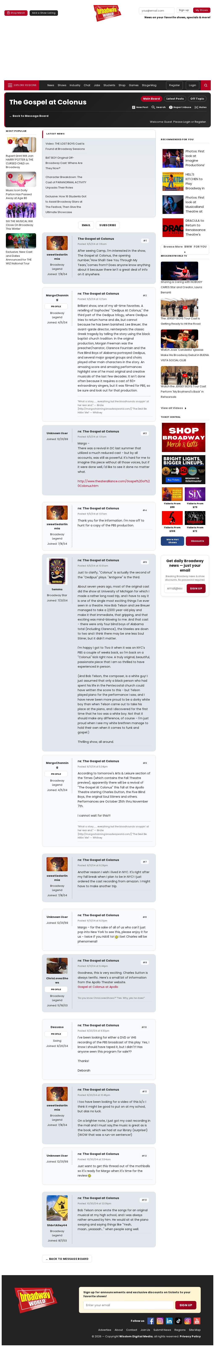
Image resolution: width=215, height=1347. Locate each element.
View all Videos (172, 408)
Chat (87, 85)
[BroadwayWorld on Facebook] (151, 1321)
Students (109, 85)
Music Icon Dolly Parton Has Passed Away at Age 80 (19, 187)
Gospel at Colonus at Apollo (98, 987)
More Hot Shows (172, 541)
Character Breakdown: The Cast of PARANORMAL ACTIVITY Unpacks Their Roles (66, 182)
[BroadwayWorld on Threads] (187, 1321)
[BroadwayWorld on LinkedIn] (169, 1321)
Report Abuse (182, 107)
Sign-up (184, 10)
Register (174, 85)
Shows (62, 85)
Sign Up (186, 1305)
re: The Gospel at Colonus (98, 293)
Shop (122, 85)
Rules (203, 107)
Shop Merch (18, 12)
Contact (131, 1330)
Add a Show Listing (43, 12)
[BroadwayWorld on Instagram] (160, 1321)
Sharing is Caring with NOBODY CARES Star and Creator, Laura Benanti (181, 287)
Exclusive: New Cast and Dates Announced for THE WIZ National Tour (19, 250)
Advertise (104, 1330)
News (50, 85)
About (119, 1330)
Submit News (162, 1330)
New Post (142, 107)
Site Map (195, 1330)
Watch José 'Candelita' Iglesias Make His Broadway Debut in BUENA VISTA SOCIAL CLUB (185, 355)
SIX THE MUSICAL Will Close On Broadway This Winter (19, 218)
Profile (56, 306)
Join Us (145, 1330)
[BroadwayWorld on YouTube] (197, 1321)
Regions (180, 1330)
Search (161, 107)
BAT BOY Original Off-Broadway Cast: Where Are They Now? (64, 163)
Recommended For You (177, 139)
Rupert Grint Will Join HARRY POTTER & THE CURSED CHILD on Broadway (19, 154)
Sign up (196, 588)
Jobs (97, 85)
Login (192, 85)
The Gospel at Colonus (96, 239)
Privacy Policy (190, 1336)
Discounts (197, 541)
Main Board (151, 98)
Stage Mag (149, 85)
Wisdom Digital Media (136, 1336)
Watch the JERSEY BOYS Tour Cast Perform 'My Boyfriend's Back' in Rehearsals (183, 391)
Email (86, 225)
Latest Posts (175, 98)
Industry (75, 85)
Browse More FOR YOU (185, 247)
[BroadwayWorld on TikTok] (178, 1321)
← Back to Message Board (29, 116)
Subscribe (107, 225)
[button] (206, 85)
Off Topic (197, 98)
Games (134, 85)
